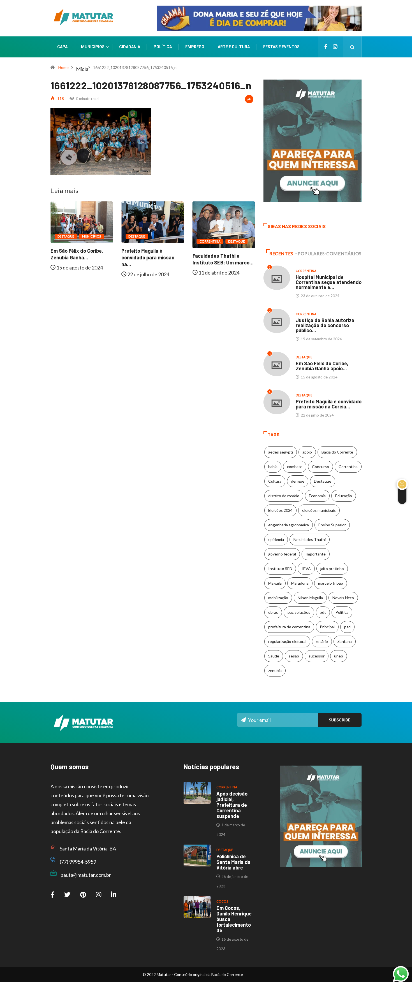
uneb (338, 656)
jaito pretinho (332, 568)
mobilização (278, 597)
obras (273, 612)
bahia (272, 466)
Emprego (194, 47)
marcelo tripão (330, 583)
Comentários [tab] (344, 253)
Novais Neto (343, 597)
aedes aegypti (280, 452)
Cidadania (129, 47)
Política (163, 47)
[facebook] (325, 46)
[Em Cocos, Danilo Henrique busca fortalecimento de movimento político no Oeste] (197, 907)
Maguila (275, 583)
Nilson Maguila (310, 597)
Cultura (274, 481)
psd (347, 626)
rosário (322, 641)
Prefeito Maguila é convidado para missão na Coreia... (329, 404)
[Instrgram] (335, 46)
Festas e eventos (281, 47)
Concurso (320, 466)
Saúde (273, 656)
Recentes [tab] (281, 253)
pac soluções (299, 612)
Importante (315, 554)
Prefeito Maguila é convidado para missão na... (147, 257)
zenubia (275, 670)
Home (63, 67)
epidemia (276, 539)
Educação (343, 495)
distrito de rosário (283, 495)
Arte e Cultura (234, 47)
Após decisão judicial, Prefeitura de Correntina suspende (231, 805)
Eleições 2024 (280, 510)
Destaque (65, 236)
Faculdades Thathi (309, 539)
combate (294, 466)
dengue (297, 481)
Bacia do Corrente (337, 452)
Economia (317, 495)
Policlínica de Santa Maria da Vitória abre (233, 862)
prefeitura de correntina (289, 626)
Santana (344, 641)
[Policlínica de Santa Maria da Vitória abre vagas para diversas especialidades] (197, 855)
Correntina (210, 241)
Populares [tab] (311, 253)
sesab (294, 656)
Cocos (222, 901)
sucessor (317, 656)
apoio (307, 452)
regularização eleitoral (287, 641)
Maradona (300, 583)
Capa (62, 47)
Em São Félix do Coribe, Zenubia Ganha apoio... (322, 365)
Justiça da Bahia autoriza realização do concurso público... (325, 325)
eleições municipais (319, 510)
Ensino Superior (332, 524)
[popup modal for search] (352, 46)
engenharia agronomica (288, 524)
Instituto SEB (280, 568)
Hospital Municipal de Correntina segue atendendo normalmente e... (329, 282)
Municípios (93, 47)
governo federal (282, 554)
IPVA (306, 568)
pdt (323, 612)
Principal (327, 626)
